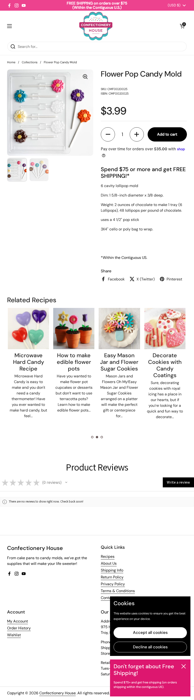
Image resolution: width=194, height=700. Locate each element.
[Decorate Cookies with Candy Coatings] (164, 328)
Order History (19, 628)
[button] (182, 26)
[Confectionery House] (95, 26)
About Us (109, 563)
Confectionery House (57, 693)
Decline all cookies (150, 647)
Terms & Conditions (118, 590)
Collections (29, 62)
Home (11, 62)
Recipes (108, 556)
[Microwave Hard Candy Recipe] (28, 328)
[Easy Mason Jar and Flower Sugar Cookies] (119, 328)
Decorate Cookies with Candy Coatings (165, 365)
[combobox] (97, 46)
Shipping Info (112, 570)
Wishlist (14, 634)
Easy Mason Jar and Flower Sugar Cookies (119, 362)
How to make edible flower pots (74, 362)
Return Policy (112, 577)
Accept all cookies (150, 632)
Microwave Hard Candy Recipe (28, 362)
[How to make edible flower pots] (73, 328)
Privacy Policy (113, 583)
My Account (17, 621)
